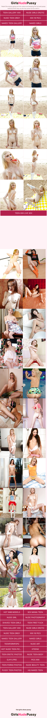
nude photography (35, 617)
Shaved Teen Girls (12, 623)
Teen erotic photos (12, 654)
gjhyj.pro (12, 660)
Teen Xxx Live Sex (23, 213)
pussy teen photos (12, 670)
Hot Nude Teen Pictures (12, 649)
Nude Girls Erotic (35, 12)
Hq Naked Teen (35, 670)
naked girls (35, 23)
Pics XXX (35, 660)
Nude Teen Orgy (12, 18)
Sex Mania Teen (35, 612)
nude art (35, 644)
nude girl (12, 617)
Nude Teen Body (35, 654)
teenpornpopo (11, 644)
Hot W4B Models (12, 612)
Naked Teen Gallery (12, 23)
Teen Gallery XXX (12, 12)
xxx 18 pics (35, 18)
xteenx (35, 649)
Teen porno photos (12, 665)
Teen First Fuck (35, 623)
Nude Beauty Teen (35, 665)
